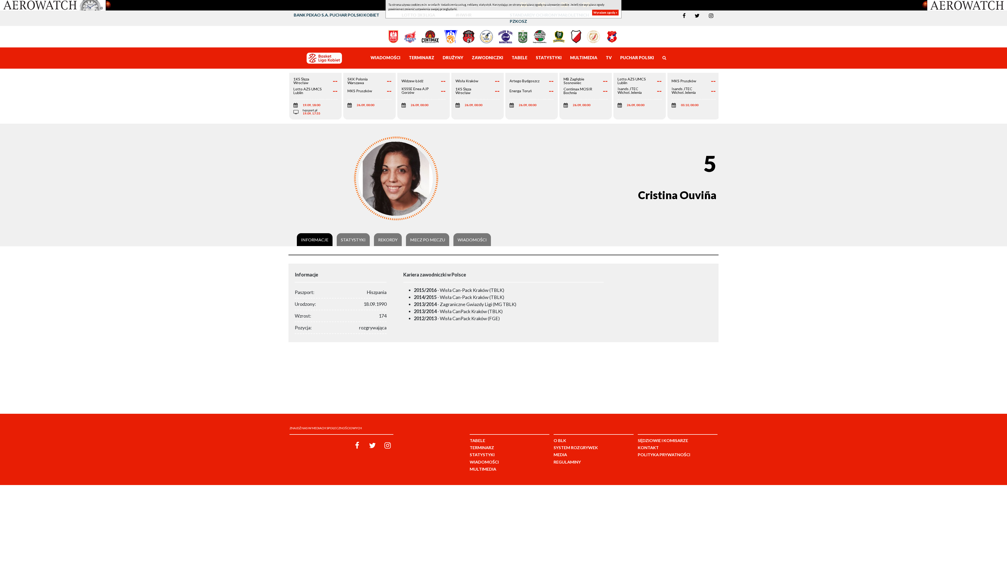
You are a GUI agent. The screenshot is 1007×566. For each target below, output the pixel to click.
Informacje (314, 239)
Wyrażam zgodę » (605, 12)
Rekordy (388, 239)
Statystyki (353, 239)
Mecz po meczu (427, 239)
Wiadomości (472, 239)
